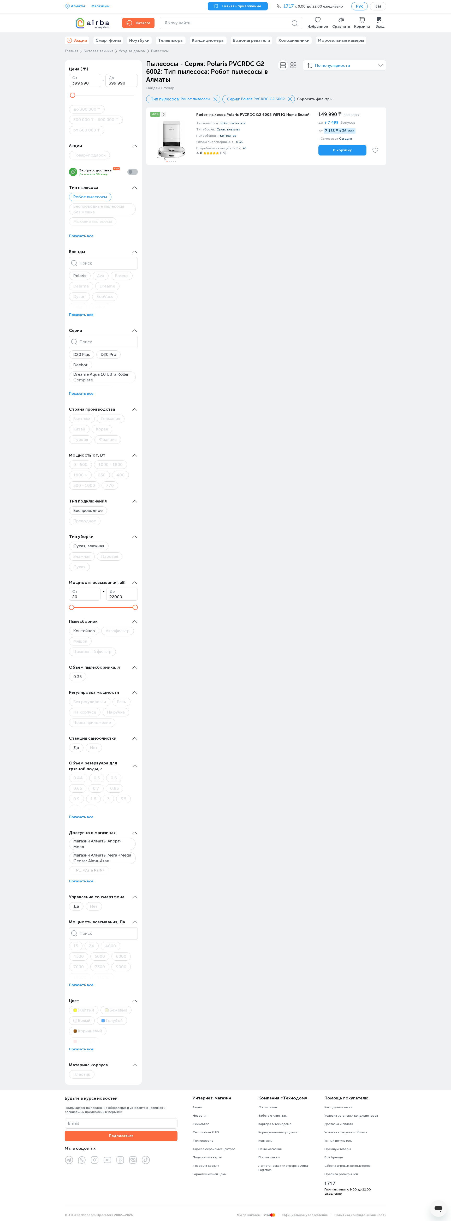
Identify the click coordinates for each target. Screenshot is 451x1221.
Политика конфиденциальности (360, 1215)
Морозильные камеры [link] (341, 40)
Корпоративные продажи (277, 1132)
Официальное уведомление (305, 1215)
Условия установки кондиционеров (351, 1115)
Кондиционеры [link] (208, 40)
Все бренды (333, 1157)
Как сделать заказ (338, 1107)
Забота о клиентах (272, 1115)
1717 (329, 1184)
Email (73, 1123)
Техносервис (203, 1140)
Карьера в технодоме (274, 1124)
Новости (199, 1115)
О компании (267, 1107)
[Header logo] (90, 23)
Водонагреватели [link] (251, 40)
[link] (266, 136)
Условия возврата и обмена (345, 1132)
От (75, 78)
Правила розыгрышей (341, 1174)
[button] (317, 23)
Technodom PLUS (206, 1132)
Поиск (86, 263)
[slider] (72, 95)
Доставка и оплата (338, 1124)
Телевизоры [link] (170, 40)
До (111, 78)
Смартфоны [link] (108, 40)
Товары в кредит (206, 1166)
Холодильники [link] (294, 40)
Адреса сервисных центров (214, 1149)
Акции (197, 1107)
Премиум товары (337, 1149)
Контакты (265, 1140)
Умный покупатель (338, 1140)
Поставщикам (269, 1157)
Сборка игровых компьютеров (347, 1166)
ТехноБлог (201, 1124)
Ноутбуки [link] (139, 40)
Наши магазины (270, 1149)
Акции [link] (80, 40)
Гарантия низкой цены (209, 1174)
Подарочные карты (207, 1157)
